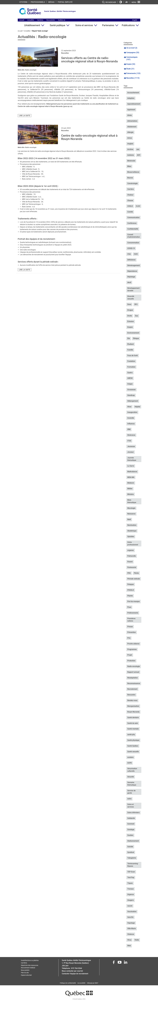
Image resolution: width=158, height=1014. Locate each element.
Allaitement (131, 127)
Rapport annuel (133, 672)
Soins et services (84, 25)
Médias (51, 2)
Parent (130, 562)
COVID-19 (131, 248)
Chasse (130, 200)
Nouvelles (65, 53)
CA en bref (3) (131, 48)
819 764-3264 (76, 968)
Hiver (129, 407)
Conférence (131, 223)
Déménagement (133, 265)
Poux (129, 607)
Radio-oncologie (30, 70)
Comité (130, 212)
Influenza (131, 424)
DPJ (135, 304)
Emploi (130, 327)
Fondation (131, 361)
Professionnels (38, 2)
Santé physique (133, 740)
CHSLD (130, 206)
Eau (136, 316)
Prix (128, 638)
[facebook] (114, 963)
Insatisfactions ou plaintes (30, 960)
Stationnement (133, 841)
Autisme (130, 155)
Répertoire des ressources (29, 965)
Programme (132, 649)
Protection (131, 661)
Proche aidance (133, 644)
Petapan (130, 584)
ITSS (129, 441)
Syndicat (130, 852)
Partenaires (108, 25)
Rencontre (131, 695)
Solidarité (131, 818)
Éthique (136, 338)
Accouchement (133, 93)
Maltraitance (132, 472)
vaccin (129, 906)
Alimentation (132, 121)
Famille (130, 350)
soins (129, 799)
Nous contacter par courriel (72, 971)
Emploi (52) (130, 64)
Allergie (130, 132)
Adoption (130, 98)
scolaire (130, 757)
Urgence (130, 894)
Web (129, 946)
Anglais (130, 144)
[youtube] (120, 963)
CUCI (136, 254)
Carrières (40, 20)
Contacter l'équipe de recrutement (75, 974)
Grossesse (131, 390)
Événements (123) (133, 73)
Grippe (130, 384)
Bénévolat (131, 161)
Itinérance (131, 435)
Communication (133, 217)
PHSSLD (130, 590)
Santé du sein (132, 723)
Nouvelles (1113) (133, 78)
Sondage (130, 829)
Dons (129, 304)
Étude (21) (130, 69)
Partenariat (131, 567)
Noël (129, 519)
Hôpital (137, 407)
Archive (130, 149)
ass (138, 149)
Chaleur (130, 195)
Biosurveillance (133, 172)
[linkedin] (126, 963)
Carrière (130, 189)
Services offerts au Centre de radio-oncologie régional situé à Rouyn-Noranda (89, 59)
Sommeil (130, 824)
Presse (130, 627)
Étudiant (130, 344)
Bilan (129, 166)
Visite (137, 940)
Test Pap (130, 877)
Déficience (131, 260)
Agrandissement (133, 104)
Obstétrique (131, 531)
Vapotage (131, 923)
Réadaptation (132, 678)
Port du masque (133, 601)
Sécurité (130, 777)
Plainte (130, 596)
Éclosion (130, 321)
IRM (128, 429)
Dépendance (132, 271)
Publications (128, 25)
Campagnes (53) (132, 52)
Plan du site (25, 972)
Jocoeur (130, 452)
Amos (129, 138)
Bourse (130, 178)
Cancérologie (132, 183)
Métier (129, 489)
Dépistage (131, 277)
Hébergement (132, 401)
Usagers (130, 900)
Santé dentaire (133, 717)
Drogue (130, 310)
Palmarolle (131, 556)
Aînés (129, 115)
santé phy (131, 734)
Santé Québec (132, 746)
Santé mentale (133, 729)
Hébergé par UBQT (92, 983)
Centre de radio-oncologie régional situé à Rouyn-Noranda (89, 137)
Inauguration (132, 412)
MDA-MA (130, 477)
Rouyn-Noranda (133, 712)
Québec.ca (61, 20)
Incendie (130, 418)
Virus (129, 940)
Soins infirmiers (133, 813)
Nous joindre (50, 20)
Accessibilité (81, 983)
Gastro (130, 373)
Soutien (130, 835)
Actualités (30, 20)
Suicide (130, 847)
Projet (129, 655)
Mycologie (131, 508)
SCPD (129, 763)
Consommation (133, 243)
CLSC (138, 206)
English (134, 20)
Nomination (131, 525)
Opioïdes (130, 536)
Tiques (130, 883)
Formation (131, 367)
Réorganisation (133, 706)
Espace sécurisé (26, 975)
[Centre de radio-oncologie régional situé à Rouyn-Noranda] (38, 134)
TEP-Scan (131, 872)
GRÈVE (130, 378)
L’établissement (32, 25)
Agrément (131, 110)
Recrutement (132, 689)
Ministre (130, 494)
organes (130, 550)
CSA (129, 254)
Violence (130, 934)
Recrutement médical (28, 968)
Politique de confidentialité (68, 983)
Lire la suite (24, 116)
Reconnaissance (133, 683)
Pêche (136, 573)
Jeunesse (131, 446)
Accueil (21, 20)
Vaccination (131, 911)
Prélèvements (132, 613)
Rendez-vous (132, 700)
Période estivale (133, 579)
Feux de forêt (132, 355)
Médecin (130, 483)
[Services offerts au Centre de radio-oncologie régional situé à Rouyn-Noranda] (38, 57)
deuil (129, 282)
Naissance (131, 514)
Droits (129, 316)
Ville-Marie (131, 928)
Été (128, 338)
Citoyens (23, 2)
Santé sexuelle (133, 752)
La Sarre (130, 466)
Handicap (131, 395)
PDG (129, 573)
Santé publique (57, 25)
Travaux (130, 889)
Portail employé (65, 2)
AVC (138, 155)
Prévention (131, 632)
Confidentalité (132, 229)
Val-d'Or (130, 917)
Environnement (133, 333)
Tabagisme (131, 858)
